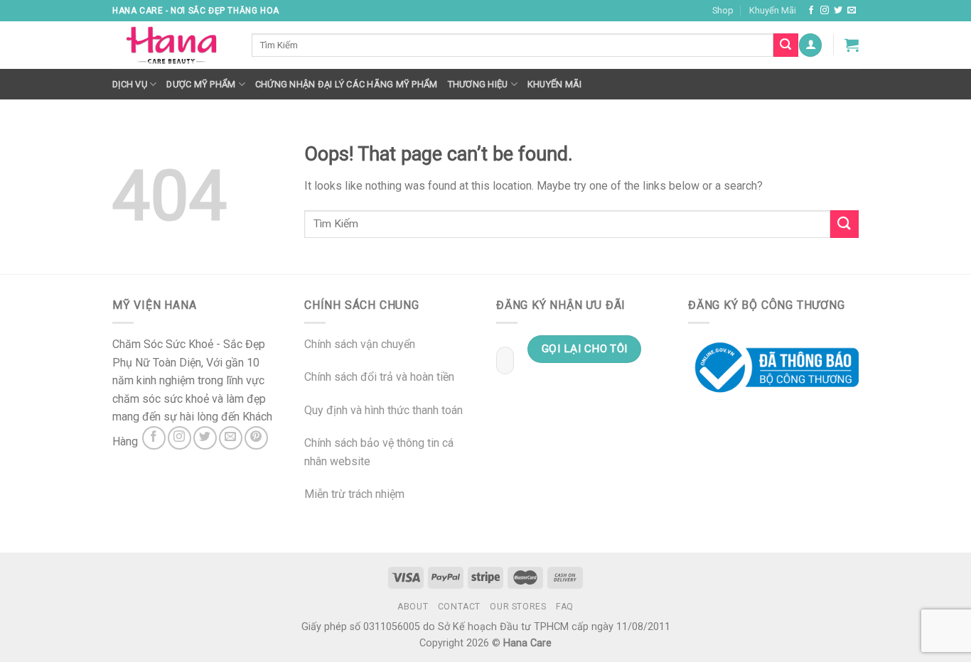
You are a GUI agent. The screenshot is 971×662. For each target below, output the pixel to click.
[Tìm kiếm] (785, 45)
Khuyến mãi (554, 84)
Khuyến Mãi (772, 10)
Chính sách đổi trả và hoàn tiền (379, 377)
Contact (459, 607)
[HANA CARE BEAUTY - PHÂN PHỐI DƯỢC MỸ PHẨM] (171, 45)
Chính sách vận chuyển (359, 344)
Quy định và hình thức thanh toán (383, 410)
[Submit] (844, 224)
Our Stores (518, 607)
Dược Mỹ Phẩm (200, 84)
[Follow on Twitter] (838, 11)
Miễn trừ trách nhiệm (354, 494)
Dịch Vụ (129, 84)
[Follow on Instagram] (824, 11)
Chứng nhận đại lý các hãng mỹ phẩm (346, 84)
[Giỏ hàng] (851, 44)
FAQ (565, 607)
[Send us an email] (851, 11)
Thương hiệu (478, 84)
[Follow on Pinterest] (256, 438)
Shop (723, 10)
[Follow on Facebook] (811, 11)
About (412, 607)
